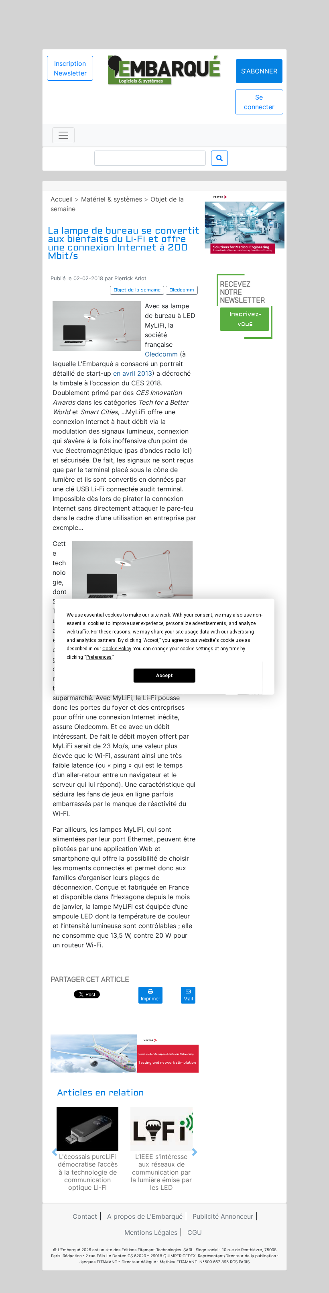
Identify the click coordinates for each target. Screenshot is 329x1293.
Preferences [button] (99, 657)
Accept (164, 675)
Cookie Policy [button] (116, 648)
